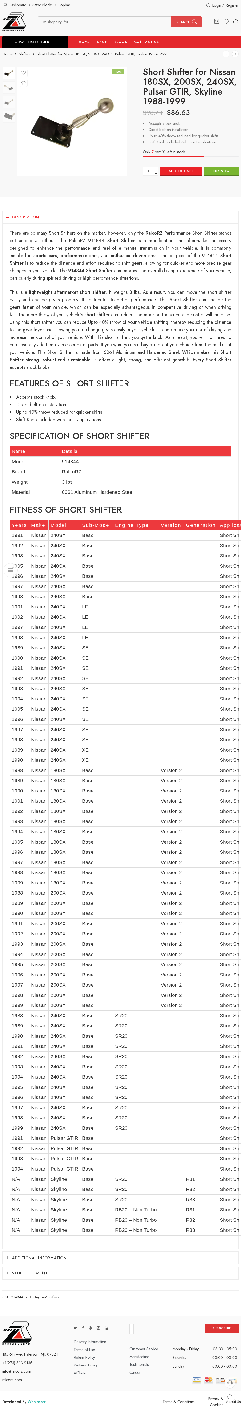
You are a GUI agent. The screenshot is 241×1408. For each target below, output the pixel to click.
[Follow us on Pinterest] (90, 1328)
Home (7, 54)
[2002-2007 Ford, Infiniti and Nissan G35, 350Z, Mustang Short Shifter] (226, 54)
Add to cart (181, 171)
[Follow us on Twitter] (75, 1328)
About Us (233, 1401)
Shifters (25, 54)
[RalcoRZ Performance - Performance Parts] (14, 21)
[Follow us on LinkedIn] (106, 1328)
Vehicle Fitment (30, 1273)
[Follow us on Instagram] (98, 1328)
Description (25, 217)
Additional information (39, 1258)
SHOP (102, 41)
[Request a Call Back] (230, 1382)
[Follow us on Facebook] (83, 1328)
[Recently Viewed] (230, 1397)
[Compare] (23, 83)
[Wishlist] (23, 73)
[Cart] (216, 22)
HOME (84, 41)
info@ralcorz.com (16, 1371)
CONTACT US (146, 41)
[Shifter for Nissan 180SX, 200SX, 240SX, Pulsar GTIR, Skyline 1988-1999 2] (9, 73)
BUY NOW (221, 171)
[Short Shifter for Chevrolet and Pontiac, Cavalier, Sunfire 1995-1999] (235, 54)
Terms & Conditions (179, 1401)
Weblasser (37, 1401)
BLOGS (120, 41)
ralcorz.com (12, 1379)
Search (183, 22)
